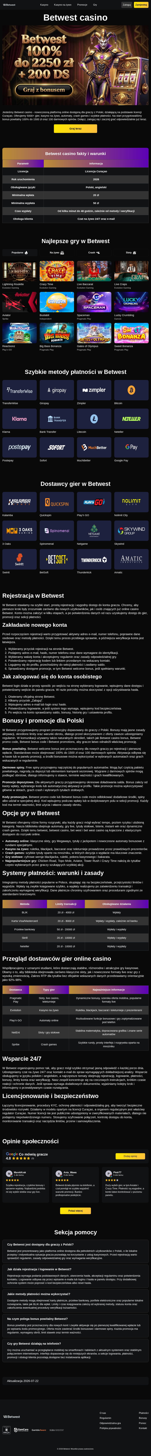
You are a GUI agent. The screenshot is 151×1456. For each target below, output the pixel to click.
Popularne (17, 252)
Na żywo (54, 252)
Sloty (129, 252)
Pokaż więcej (75, 1211)
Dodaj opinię (130, 1156)
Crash (91, 252)
